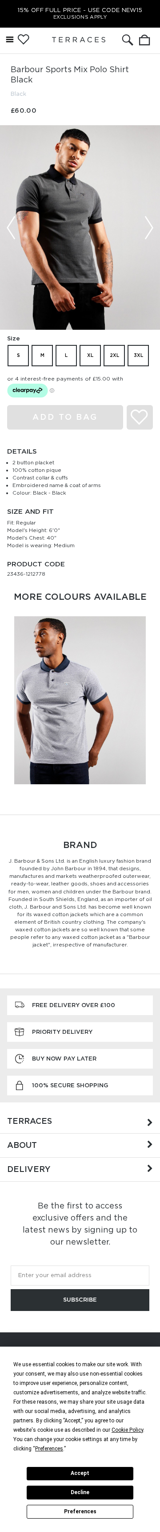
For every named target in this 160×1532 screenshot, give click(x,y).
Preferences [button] (49, 1449)
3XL (138, 355)
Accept (80, 1473)
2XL (114, 355)
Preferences (80, 1511)
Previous (11, 227)
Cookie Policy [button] (127, 1430)
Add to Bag (65, 417)
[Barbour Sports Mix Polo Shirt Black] (80, 227)
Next (148, 227)
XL (90, 355)
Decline (80, 1492)
